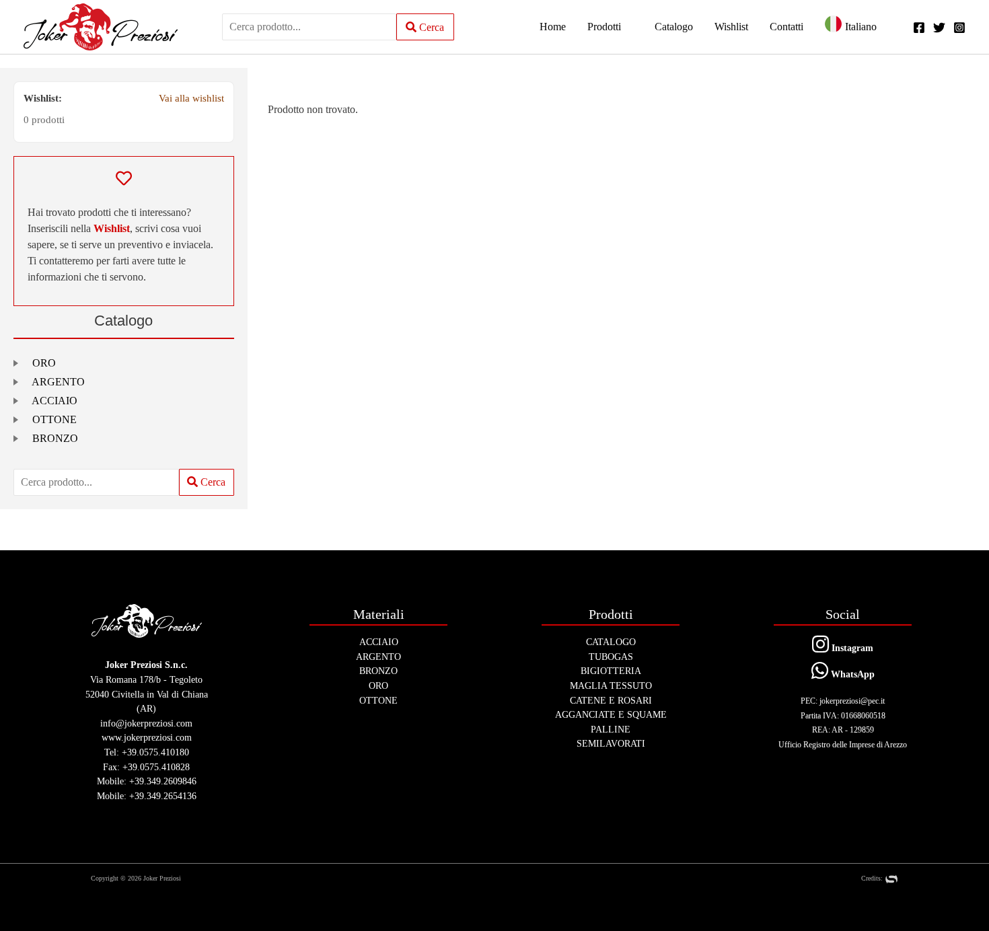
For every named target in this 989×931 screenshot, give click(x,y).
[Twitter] (939, 28)
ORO (44, 363)
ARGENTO (58, 381)
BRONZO (55, 438)
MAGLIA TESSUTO (611, 685)
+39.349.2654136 (162, 795)
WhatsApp (851, 674)
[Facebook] (919, 28)
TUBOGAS (611, 656)
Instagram (851, 647)
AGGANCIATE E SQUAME (611, 714)
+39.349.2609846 (162, 781)
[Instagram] (959, 28)
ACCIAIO (54, 400)
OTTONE (54, 419)
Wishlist (112, 228)
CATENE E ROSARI (611, 700)
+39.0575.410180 (155, 752)
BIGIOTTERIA (611, 670)
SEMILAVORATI (611, 743)
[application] (627, 27)
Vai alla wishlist (191, 98)
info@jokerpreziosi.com (146, 723)
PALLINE (610, 729)
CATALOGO (611, 641)
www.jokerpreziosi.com (147, 737)
